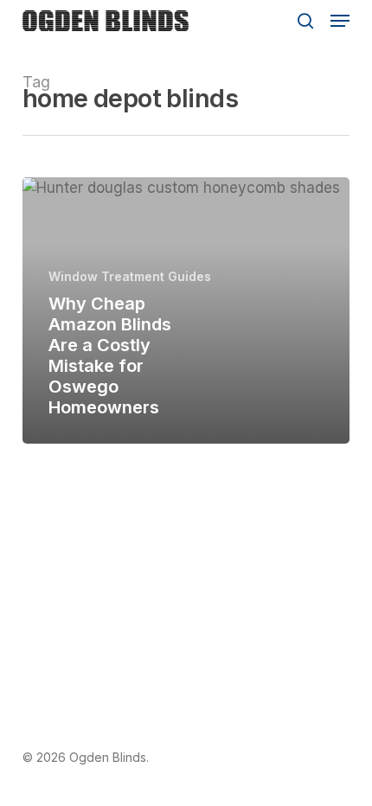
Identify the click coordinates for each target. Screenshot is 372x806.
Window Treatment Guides (129, 276)
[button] (340, 20)
